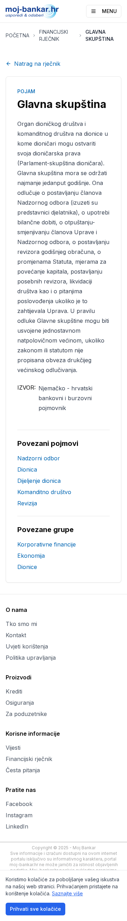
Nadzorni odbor (38, 458)
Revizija (27, 503)
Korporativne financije (46, 544)
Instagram (19, 815)
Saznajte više (67, 893)
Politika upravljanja (31, 657)
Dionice (27, 566)
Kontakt (16, 635)
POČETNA (17, 35)
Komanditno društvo (44, 491)
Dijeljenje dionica (39, 480)
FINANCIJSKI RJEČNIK (53, 35)
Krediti (14, 691)
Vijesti (13, 747)
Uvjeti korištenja (27, 646)
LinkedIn (17, 826)
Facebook (19, 803)
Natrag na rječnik (37, 63)
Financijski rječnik (29, 758)
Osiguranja (20, 702)
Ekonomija (31, 555)
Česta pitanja (23, 770)
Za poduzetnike (26, 713)
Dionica (27, 469)
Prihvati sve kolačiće (35, 909)
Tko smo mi (21, 623)
